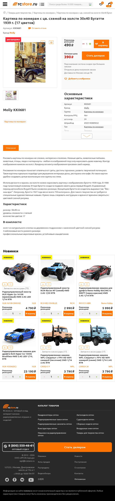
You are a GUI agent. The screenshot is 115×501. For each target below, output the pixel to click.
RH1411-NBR (85, 303)
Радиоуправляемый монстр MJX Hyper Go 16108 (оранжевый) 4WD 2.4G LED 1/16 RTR (16, 295)
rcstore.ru (28, 490)
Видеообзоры (44, 473)
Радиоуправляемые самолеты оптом (55, 424)
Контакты (78, 473)
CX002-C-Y (45, 366)
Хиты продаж (44, 462)
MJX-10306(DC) (9, 366)
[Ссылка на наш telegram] (7, 480)
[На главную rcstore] (24, 4)
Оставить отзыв (39, 28)
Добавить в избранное (79, 78)
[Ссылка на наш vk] (22, 480)
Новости (78, 456)
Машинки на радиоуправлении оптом (52, 434)
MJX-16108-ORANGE (11, 303)
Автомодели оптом (85, 415)
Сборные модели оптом (87, 424)
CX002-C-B (83, 366)
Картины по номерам (15, 121)
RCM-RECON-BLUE (49, 303)
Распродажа (43, 467)
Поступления (80, 462)
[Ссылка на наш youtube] (31, 480)
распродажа (13, 39)
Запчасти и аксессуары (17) (54, 351)
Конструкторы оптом (47, 428)
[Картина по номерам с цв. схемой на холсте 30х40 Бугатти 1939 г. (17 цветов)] (10, 95)
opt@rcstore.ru (27, 461)
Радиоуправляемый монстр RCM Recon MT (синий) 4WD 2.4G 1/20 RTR (55, 290)
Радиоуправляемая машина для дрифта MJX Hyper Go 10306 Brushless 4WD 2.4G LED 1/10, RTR (19, 355)
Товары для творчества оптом (90, 433)
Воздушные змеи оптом (88, 428)
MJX (34, 303)
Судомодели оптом (85, 419)
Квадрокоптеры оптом (48, 415)
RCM (72, 303)
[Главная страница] (4, 12)
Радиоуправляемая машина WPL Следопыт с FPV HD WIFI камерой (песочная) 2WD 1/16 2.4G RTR (56, 359)
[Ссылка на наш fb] (15, 480)
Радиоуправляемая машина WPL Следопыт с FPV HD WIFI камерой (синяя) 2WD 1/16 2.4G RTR (95, 359)
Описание (11, 148)
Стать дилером (96, 55)
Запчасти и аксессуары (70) (16, 288)
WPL (72, 366)
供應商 (41, 479)
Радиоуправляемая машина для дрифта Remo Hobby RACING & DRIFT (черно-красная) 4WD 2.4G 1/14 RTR (95, 292)
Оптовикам (80, 479)
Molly (86, 107)
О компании (80, 467)
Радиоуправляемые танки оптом (53, 419)
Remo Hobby (107, 303)
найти (90, 4)
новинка (8, 257)
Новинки (10, 251)
